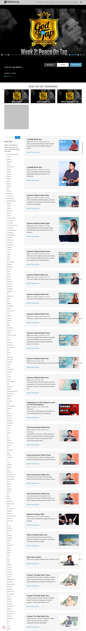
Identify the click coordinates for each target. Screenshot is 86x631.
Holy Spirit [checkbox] (9, 401)
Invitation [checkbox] (9, 425)
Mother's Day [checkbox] (10, 503)
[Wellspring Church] (11, 2)
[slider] (36, 55)
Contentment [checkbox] (10, 240)
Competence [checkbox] (10, 232)
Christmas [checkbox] (9, 210)
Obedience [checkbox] (10, 528)
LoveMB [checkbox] (9, 464)
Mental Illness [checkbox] (10, 479)
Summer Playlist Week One (38, 377)
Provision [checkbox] (9, 567)
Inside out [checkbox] (9, 418)
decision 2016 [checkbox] (10, 262)
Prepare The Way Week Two (38, 596)
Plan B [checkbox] (8, 547)
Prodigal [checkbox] (9, 564)
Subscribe (76, 65)
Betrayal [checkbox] (9, 186)
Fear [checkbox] (8, 313)
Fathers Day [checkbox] (10, 310)
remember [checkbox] (9, 582)
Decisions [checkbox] (9, 264)
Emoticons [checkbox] (10, 281)
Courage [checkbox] (9, 247)
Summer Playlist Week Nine (38, 195)
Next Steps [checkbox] (10, 520)
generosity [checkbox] (9, 342)
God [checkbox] (8, 354)
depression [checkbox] (10, 267)
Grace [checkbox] (8, 367)
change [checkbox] (9, 205)
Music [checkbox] (8, 506)
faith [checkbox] (8, 293)
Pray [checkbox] (8, 557)
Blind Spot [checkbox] (9, 193)
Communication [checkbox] (11, 218)
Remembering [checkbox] (10, 584)
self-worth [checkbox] (9, 616)
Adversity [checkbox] (9, 162)
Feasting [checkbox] (9, 318)
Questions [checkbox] (9, 574)
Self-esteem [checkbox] (10, 613)
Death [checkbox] (8, 259)
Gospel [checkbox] (9, 364)
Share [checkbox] (8, 625)
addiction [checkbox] (9, 159)
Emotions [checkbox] (9, 284)
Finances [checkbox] (9, 320)
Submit (17, 137)
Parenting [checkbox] (9, 538)
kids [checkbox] (8, 437)
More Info (9, 76)
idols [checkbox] (8, 411)
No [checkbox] (7, 523)
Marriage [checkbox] (9, 467)
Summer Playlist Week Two (38, 358)
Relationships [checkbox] (10, 579)
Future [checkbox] (8, 340)
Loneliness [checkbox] (10, 457)
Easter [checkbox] (8, 274)
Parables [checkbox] (9, 535)
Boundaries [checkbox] (10, 196)
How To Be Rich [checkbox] (11, 406)
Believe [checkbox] (9, 183)
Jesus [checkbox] (8, 430)
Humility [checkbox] (9, 408)
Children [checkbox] (9, 208)
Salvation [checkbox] (9, 603)
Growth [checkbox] (9, 379)
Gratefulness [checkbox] (10, 369)
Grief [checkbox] (8, 374)
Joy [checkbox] (8, 435)
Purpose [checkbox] (9, 569)
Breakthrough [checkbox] (10, 198)
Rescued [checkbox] (9, 586)
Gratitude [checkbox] (9, 372)
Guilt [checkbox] (8, 384)
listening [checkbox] (9, 455)
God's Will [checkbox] (9, 362)
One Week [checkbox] (10, 530)
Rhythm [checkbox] (9, 596)
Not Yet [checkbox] (9, 525)
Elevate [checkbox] (9, 279)
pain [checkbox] (8, 533)
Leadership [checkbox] (10, 442)
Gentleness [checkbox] (10, 345)
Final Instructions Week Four (38, 427)
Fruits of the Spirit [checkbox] (11, 335)
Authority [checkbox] (9, 174)
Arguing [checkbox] (9, 169)
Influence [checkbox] (9, 413)
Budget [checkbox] (8, 203)
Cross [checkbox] (8, 252)
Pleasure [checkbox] (9, 550)
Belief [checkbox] (8, 181)
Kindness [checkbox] (9, 440)
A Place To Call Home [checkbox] (13, 154)
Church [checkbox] (9, 213)
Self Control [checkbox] (10, 611)
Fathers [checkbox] (9, 308)
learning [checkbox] (9, 445)
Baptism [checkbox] (9, 179)
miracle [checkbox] (9, 486)
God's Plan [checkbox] (10, 357)
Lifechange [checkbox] (10, 450)
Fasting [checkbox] (9, 303)
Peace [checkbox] (8, 542)
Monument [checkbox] (10, 501)
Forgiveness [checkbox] (10, 328)
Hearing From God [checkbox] (12, 391)
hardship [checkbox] (9, 389)
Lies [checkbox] (8, 447)
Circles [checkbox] (8, 215)
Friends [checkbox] (9, 332)
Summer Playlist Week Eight (38, 223)
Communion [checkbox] (10, 220)
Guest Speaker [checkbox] (11, 381)
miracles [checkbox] (9, 489)
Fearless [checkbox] (9, 315)
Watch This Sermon (33, 152)
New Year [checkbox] (9, 513)
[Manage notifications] (3, 627)
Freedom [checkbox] (9, 330)
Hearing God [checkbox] (10, 393)
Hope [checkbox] (8, 403)
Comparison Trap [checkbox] (11, 230)
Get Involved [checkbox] (10, 347)
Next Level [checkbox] (10, 518)
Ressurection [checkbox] (10, 591)
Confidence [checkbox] (10, 237)
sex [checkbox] (8, 623)
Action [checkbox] (8, 157)
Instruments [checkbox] (10, 423)
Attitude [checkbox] (9, 171)
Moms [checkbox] (8, 496)
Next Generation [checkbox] (11, 516)
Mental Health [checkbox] (10, 477)
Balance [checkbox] (9, 176)
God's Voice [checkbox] (10, 359)
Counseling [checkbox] (10, 245)
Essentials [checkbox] (9, 286)
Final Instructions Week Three (39, 455)
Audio (50, 65)
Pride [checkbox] (8, 562)
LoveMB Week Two (34, 139)
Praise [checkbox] (8, 555)
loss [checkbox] (8, 459)
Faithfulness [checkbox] (10, 296)
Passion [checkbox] (9, 540)
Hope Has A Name (34, 557)
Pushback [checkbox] (9, 572)
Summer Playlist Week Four (38, 314)
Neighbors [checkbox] (9, 511)
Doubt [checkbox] (8, 271)
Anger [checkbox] (8, 164)
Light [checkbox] (8, 452)
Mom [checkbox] (8, 494)
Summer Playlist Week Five (38, 294)
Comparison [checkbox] (10, 227)
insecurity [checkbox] (9, 415)
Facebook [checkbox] (9, 291)
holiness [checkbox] (9, 398)
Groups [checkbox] (9, 376)
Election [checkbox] (9, 276)
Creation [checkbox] (9, 249)
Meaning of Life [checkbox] (11, 474)
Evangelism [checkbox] (10, 288)
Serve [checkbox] (8, 621)
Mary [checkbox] (8, 469)
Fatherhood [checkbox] (10, 306)
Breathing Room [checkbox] (11, 201)
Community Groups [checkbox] (12, 225)
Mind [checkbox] (8, 481)
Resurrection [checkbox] (10, 594)
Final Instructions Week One (38, 494)
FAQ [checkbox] (8, 301)
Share (62, 65)
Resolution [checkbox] (9, 589)
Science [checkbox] (9, 608)
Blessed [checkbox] (9, 191)
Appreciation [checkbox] (10, 166)
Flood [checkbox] (8, 325)
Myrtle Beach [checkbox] (10, 508)
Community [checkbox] (10, 223)
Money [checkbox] (8, 498)
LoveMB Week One (34, 167)
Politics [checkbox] (9, 552)
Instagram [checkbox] (9, 420)
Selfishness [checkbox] (10, 618)
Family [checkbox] (8, 298)
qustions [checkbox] (9, 577)
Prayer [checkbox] (8, 560)
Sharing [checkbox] (9, 628)
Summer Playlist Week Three (38, 333)
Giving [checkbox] (8, 352)
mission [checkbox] (9, 491)
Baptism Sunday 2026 (35, 514)
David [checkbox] (8, 257)
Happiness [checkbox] (10, 386)
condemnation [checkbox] (10, 235)
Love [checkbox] (8, 462)
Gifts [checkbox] (8, 350)
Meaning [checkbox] (9, 472)
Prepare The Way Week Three (38, 575)
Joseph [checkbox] (9, 433)
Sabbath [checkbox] (9, 599)
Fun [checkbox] (8, 337)
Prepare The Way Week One (38, 616)
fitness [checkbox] (8, 323)
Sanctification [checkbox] (10, 606)
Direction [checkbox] (9, 269)
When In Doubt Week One (37, 535)
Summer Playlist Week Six (37, 275)
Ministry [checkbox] (9, 484)
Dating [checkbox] (8, 254)
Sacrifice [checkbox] (9, 601)
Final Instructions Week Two (38, 475)
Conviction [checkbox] (9, 242)
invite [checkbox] (8, 428)
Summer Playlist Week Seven (38, 251)
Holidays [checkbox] (9, 396)
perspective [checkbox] (10, 545)
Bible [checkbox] (8, 188)
